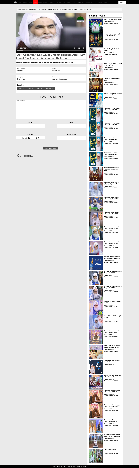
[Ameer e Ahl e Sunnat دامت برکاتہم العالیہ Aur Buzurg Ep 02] (96, 144)
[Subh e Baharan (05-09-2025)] (96, 25)
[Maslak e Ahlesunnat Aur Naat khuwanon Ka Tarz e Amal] (96, 100)
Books (30, 2)
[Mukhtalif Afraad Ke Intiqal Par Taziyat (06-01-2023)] (96, 278)
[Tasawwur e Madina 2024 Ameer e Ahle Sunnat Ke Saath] (96, 174)
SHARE (49, 88)
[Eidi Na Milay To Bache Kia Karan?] (96, 55)
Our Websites (98, 2)
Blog (75, 2)
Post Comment (50, 148)
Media (35, 2)
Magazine (80, 2)
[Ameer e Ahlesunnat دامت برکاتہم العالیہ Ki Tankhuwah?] (96, 337)
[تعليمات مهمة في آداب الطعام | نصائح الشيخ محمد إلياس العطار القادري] (96, 40)
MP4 (21, 88)
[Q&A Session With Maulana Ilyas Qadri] (96, 367)
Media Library (32, 9)
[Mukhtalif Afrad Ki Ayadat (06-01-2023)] (96, 307)
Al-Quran (25, 2)
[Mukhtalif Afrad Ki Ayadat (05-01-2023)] (96, 322)
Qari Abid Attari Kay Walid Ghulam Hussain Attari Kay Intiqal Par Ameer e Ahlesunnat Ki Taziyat (64, 9)
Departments (88, 2)
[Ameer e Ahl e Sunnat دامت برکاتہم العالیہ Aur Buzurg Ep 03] (96, 129)
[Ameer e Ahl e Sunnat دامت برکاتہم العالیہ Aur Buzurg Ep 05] (96, 114)
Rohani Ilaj (62, 2)
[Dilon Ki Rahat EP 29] (96, 456)
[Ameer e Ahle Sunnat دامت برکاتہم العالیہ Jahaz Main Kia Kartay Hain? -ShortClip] (96, 396)
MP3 (30, 88)
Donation (68, 2)
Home (19, 2)
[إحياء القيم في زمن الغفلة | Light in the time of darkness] (96, 70)
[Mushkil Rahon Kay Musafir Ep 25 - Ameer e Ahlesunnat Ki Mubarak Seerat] (96, 441)
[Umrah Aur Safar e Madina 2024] (96, 85)
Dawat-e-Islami (22, 9)
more (105, 2)
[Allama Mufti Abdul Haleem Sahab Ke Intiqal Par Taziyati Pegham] (96, 352)
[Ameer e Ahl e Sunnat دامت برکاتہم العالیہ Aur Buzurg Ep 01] (96, 159)
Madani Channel (42, 2)
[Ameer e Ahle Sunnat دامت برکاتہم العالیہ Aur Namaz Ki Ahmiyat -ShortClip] (96, 411)
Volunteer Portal (54, 2)
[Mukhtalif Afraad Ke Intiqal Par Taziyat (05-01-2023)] (96, 293)
